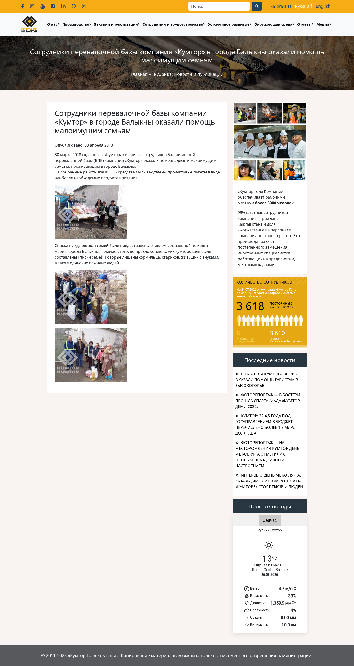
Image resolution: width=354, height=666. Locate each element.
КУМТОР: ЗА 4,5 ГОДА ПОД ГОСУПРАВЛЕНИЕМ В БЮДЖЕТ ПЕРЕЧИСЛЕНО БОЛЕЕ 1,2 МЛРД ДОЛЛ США (265, 424)
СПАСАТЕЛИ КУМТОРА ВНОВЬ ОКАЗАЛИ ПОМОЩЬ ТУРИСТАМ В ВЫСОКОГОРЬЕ (266, 379)
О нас (52, 24)
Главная (139, 74)
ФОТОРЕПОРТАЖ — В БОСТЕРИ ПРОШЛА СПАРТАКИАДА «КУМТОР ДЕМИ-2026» (267, 400)
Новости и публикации (198, 74)
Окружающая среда (273, 24)
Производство (75, 24)
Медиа (322, 24)
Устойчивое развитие (228, 24)
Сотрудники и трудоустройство (173, 24)
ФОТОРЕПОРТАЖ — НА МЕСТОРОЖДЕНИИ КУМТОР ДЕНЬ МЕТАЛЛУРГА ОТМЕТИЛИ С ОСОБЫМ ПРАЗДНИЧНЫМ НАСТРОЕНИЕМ (267, 454)
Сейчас (270, 520)
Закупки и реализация (116, 24)
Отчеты (304, 24)
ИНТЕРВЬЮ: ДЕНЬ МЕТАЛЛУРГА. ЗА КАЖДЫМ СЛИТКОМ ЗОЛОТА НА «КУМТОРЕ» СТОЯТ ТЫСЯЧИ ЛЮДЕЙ (269, 481)
